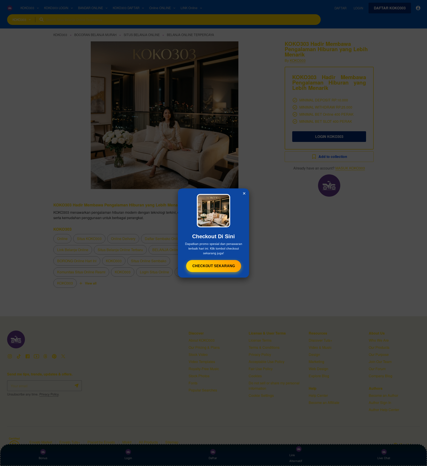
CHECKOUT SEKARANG (213, 266)
